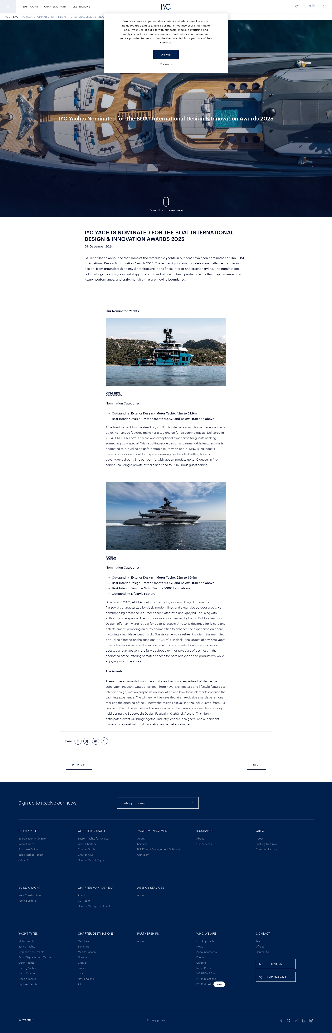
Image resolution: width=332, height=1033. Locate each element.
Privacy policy (156, 1020)
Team (259, 941)
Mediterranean (87, 951)
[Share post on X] (86, 741)
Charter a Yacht (55, 6)
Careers (201, 962)
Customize (166, 64)
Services (142, 843)
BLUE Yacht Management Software (158, 849)
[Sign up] (191, 803)
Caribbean (84, 941)
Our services (204, 843)
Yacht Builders (27, 900)
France (82, 968)
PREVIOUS (78, 765)
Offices (260, 946)
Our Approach (205, 941)
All (79, 984)
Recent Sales (26, 843)
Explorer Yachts (27, 984)
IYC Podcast (203, 984)
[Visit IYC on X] (288, 1020)
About (141, 838)
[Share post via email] (104, 741)
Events (200, 957)
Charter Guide (86, 849)
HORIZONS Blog (206, 973)
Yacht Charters (87, 843)
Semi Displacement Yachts (34, 957)
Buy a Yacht (30, 6)
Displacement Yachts (31, 951)
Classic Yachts (27, 978)
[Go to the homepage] (166, 7)
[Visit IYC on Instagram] (311, 1020)
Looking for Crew (266, 843)
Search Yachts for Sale (32, 838)
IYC (6, 16)
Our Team (143, 854)
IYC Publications (206, 978)
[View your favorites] (296, 6)
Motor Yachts (26, 941)
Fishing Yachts (27, 968)
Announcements (206, 951)
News (15, 16)
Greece (82, 957)
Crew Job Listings (267, 849)
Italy (80, 973)
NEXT (256, 765)
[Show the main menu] (8, 6)
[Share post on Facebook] (78, 741)
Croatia (82, 962)
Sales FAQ (24, 860)
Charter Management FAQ (94, 906)
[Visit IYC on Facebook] (281, 1020)
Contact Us (263, 951)
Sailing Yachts (26, 946)
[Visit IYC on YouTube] (296, 1020)
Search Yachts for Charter (93, 838)
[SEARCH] (325, 6)
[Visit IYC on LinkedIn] (303, 1020)
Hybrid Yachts (27, 973)
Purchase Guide (28, 849)
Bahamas (83, 946)
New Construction (29, 895)
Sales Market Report (30, 854)
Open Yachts (26, 962)
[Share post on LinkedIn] (95, 741)
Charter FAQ (85, 854)
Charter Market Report (91, 860)
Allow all (166, 54)
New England (86, 978)
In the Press (203, 968)
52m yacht (218, 639)
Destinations (81, 6)
